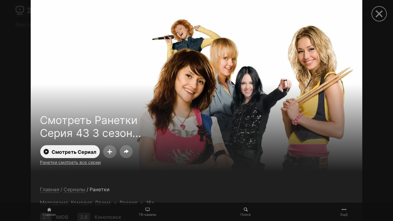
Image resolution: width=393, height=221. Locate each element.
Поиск (245, 214)
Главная (49, 214)
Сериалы (74, 189)
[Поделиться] (126, 151)
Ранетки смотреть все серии (70, 162)
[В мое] (109, 151)
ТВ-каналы (147, 214)
